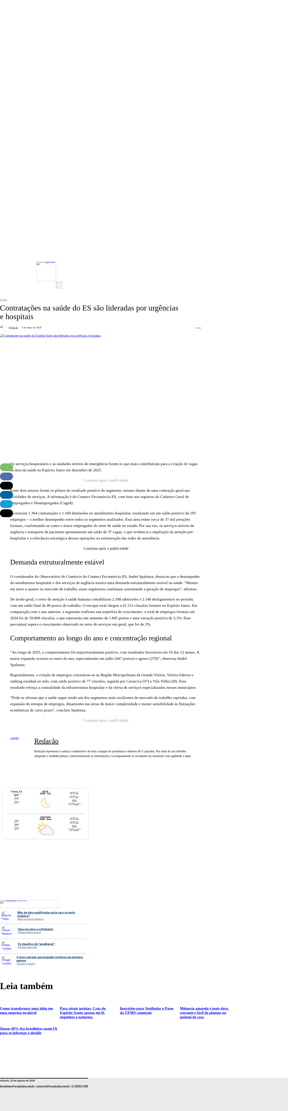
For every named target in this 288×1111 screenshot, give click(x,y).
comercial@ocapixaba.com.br (53, 1086)
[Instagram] (60, 247)
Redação (13, 328)
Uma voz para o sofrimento (35, 929)
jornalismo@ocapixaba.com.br (17, 1086)
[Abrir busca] (59, 285)
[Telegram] (6, 504)
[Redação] (4, 328)
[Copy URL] (6, 513)
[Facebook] (60, 262)
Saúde (3, 299)
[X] (60, 278)
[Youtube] (60, 254)
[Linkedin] (6, 495)
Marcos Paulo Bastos (30, 919)
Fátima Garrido (27, 947)
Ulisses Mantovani (29, 932)
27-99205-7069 (80, 1086)
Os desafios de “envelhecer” (36, 944)
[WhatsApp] (6, 467)
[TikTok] (60, 270)
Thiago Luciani (25, 963)
